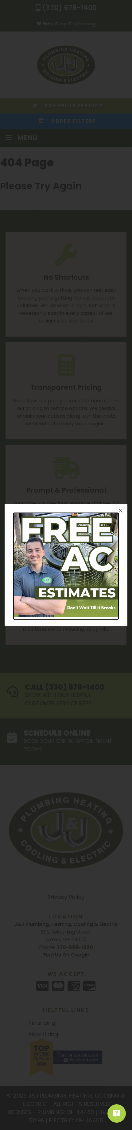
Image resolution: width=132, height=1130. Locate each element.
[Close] (120, 510)
